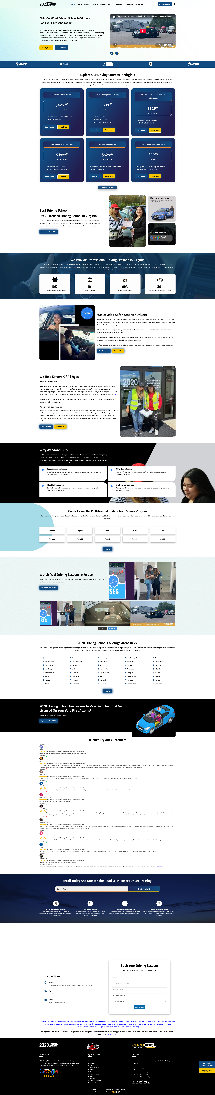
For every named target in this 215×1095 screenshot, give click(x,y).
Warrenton (158, 683)
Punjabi (80, 539)
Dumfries (75, 672)
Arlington (75, 680)
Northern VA (104, 669)
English (80, 530)
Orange (47, 676)
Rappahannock (159, 661)
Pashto (52, 530)
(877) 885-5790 (112, 1034)
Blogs (91, 1072)
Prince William (49, 672)
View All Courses (107, 187)
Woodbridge (104, 657)
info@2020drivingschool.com (57, 1002)
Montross (130, 680)
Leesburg (102, 676)
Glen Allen (103, 683)
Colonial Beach (132, 683)
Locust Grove (131, 676)
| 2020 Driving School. (107, 1089)
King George (48, 669)
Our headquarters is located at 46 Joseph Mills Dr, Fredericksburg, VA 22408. (153, 1062)
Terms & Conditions (95, 1080)
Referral (92, 1069)
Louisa (74, 669)
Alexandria (130, 661)
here (115, 394)
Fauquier (75, 665)
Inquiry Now (46, 47)
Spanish (135, 539)
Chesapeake (103, 661)
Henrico (47, 683)
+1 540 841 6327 (165, 4)
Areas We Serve (105, 4)
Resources (118, 4)
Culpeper (75, 657)
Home (73, 4)
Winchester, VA (132, 657)
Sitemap (92, 1078)
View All (107, 549)
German (52, 539)
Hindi (107, 530)
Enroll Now (63, 127)
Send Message (139, 1007)
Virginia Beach (104, 672)
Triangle (157, 680)
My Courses (139, 4)
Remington (130, 665)
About (91, 1076)
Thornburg (130, 669)
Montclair (158, 665)
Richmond (75, 683)
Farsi (163, 530)
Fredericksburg (49, 661)
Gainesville (103, 680)
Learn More (49, 127)
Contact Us (129, 4)
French (107, 539)
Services (92, 1063)
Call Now (62, 47)
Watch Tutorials (49, 587)
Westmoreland (77, 661)
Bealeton (157, 676)
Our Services (104, 350)
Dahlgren (130, 672)
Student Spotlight (95, 1074)
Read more (159, 866)
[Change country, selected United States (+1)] (114, 983)
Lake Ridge (75, 676)
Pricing (95, 4)
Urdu (135, 530)
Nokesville (158, 669)
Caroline (47, 680)
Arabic (162, 539)
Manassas (158, 672)
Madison (157, 657)
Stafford (47, 657)
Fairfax (102, 665)
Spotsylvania (49, 665)
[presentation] (112, 53)
